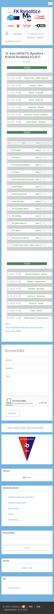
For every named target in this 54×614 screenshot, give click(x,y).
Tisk (38, 606)
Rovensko (32, 107)
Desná (31, 92)
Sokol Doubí (17, 186)
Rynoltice (28, 114)
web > (38, 150)
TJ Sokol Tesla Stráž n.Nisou (23, 245)
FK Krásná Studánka (20, 238)
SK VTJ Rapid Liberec (20, 208)
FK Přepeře (16, 150)
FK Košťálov (16, 216)
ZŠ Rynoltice (13, 520)
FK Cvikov (16, 230)
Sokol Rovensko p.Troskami (23, 179)
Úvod (6, 33)
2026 (30, 568)
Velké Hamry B (42, 78)
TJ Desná (15, 172)
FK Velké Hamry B (19, 223)
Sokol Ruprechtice (19, 194)
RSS (31, 606)
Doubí (40, 303)
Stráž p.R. (39, 92)
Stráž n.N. (39, 100)
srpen (24, 568)
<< (7, 568)
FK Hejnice (16, 157)
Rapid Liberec (42, 318)
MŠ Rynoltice (13, 508)
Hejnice (44, 274)
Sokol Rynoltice (18, 201)
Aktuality (17, 33)
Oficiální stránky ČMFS (17, 503)
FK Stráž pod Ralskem (21, 165)
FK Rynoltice (27, 11)
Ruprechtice (29, 78)
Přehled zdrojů (14, 588)
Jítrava (10, 514)
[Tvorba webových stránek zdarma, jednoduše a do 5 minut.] (23, 606)
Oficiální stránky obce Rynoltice (21, 497)
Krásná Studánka (32, 274)
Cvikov (39, 85)
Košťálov (42, 122)
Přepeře (30, 281)
